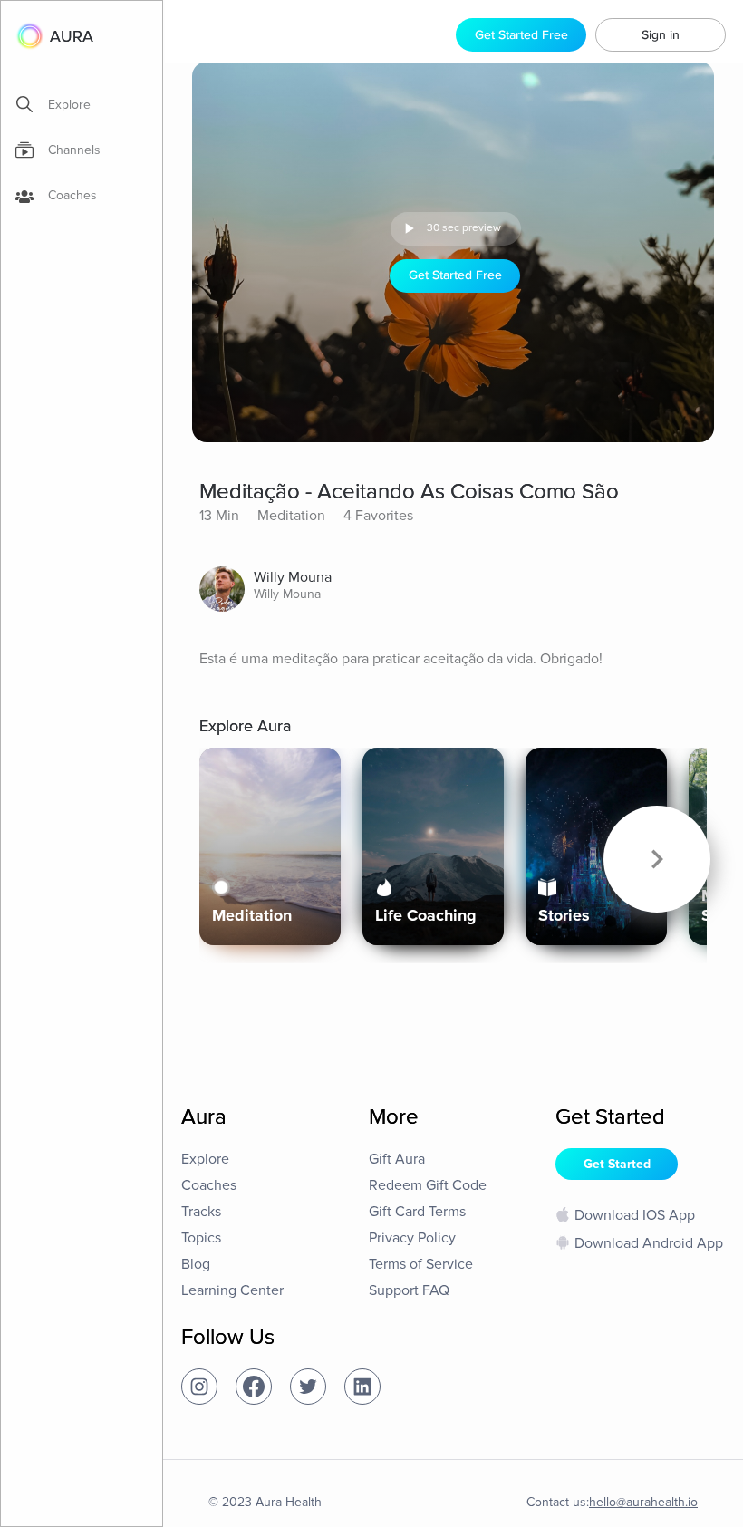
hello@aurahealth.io (643, 1502)
